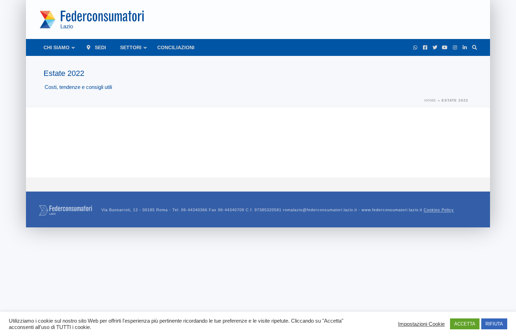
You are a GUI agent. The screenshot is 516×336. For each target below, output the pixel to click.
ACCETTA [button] (464, 324)
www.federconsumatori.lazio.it (408, 210)
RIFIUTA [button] (494, 324)
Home (430, 100)
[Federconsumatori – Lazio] (93, 19)
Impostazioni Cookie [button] (421, 324)
